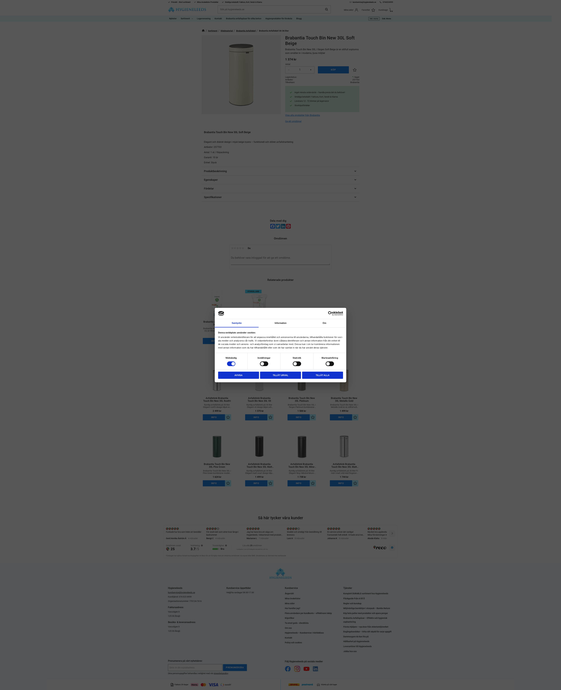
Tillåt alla (322, 375)
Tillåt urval (280, 375)
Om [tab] (324, 323)
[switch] (264, 363)
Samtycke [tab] (237, 323)
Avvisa (238, 375)
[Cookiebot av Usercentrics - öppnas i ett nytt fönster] (330, 313)
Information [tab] (280, 323)
